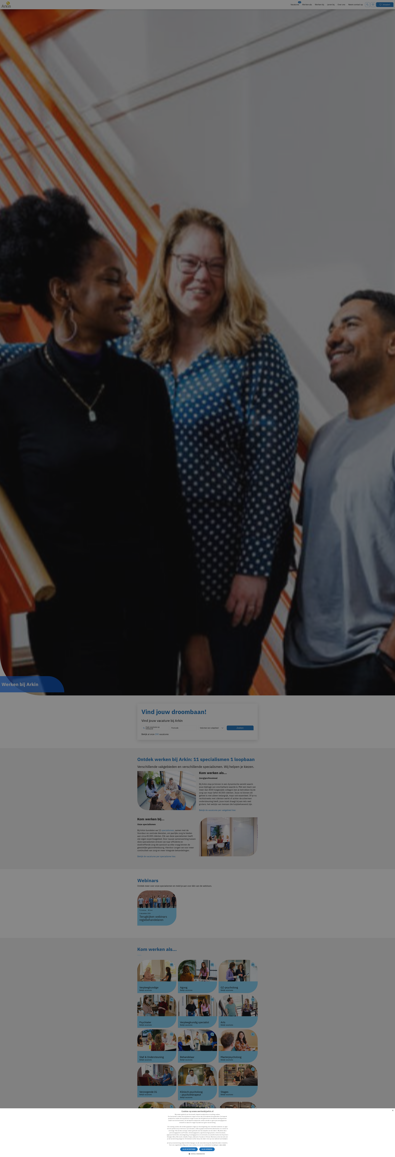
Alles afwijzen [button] (207, 1149)
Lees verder (222, 1145)
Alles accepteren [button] (189, 1149)
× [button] (392, 1110)
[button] (197, 1154)
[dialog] (197, 1132)
